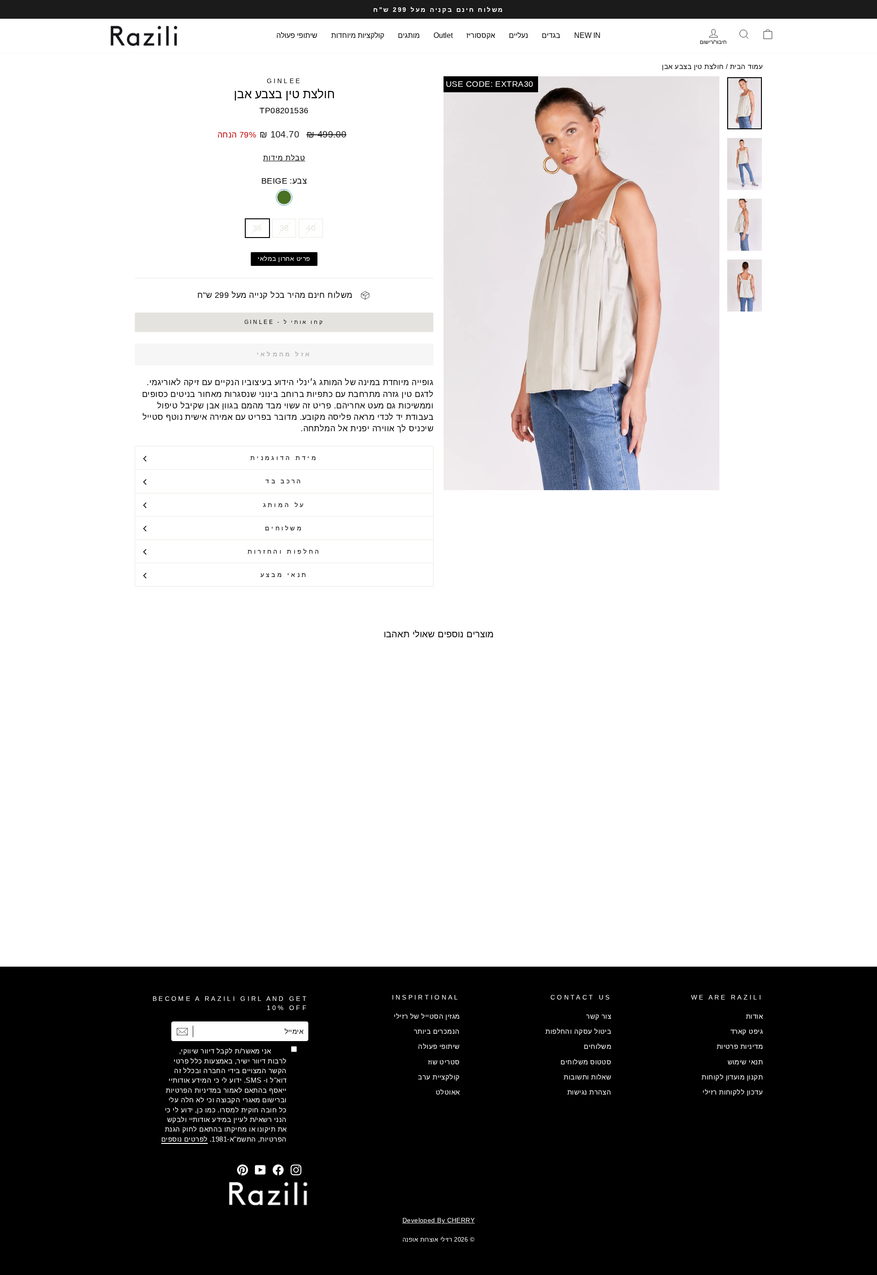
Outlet (443, 35)
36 (257, 228)
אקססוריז (480, 35)
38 (284, 228)
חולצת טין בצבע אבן (693, 66)
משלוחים (284, 528)
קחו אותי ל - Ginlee (284, 322)
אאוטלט (448, 1092)
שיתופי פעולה (296, 35)
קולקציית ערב (439, 1077)
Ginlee (284, 81)
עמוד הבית (746, 66)
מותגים (409, 35)
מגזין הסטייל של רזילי (427, 1016)
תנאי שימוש (745, 1062)
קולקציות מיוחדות (357, 35)
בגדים (551, 35)
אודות (754, 1016)
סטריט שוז (444, 1062)
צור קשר (598, 1016)
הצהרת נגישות (589, 1092)
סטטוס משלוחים (585, 1062)
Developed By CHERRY (438, 1220)
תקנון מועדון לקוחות (732, 1077)
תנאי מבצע (284, 574)
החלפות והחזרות (284, 551)
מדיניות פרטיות (740, 1046)
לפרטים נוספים (184, 1139)
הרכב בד (283, 481)
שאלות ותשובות (587, 1077)
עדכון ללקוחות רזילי (733, 1092)
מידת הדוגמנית (284, 457)
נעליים (518, 35)
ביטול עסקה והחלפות (578, 1031)
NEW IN (587, 35)
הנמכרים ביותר (437, 1031)
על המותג (284, 504)
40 (311, 228)
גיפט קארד (746, 1031)
